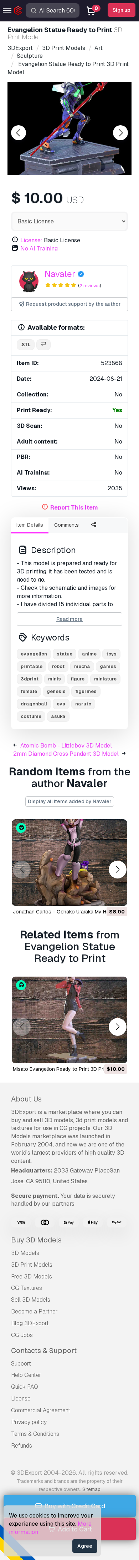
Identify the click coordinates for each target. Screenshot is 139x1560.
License (21, 1398)
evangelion (34, 654)
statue (64, 654)
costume (31, 716)
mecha (82, 666)
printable (31, 666)
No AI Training (39, 248)
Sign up (121, 10)
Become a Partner (34, 1311)
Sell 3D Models (30, 1299)
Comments (66, 525)
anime (89, 654)
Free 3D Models (31, 1276)
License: (31, 240)
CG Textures (26, 1288)
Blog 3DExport (30, 1323)
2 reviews (89, 286)
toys (111, 654)
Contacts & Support (44, 1350)
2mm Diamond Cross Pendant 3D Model (66, 754)
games (108, 666)
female (29, 691)
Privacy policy (29, 1422)
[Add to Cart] (102, 896)
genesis (56, 691)
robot (58, 666)
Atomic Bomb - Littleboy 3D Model (66, 745)
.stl (26, 344)
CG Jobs (22, 1335)
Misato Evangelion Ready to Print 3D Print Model (68, 1069)
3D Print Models (31, 1264)
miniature (105, 679)
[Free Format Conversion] (43, 345)
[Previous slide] (18, 132)
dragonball (34, 704)
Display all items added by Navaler (70, 801)
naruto (83, 704)
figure (77, 679)
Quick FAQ (24, 1387)
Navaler (60, 273)
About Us (26, 1099)
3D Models (25, 1253)
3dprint (29, 679)
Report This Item (74, 507)
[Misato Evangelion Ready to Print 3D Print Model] (69, 1020)
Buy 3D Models (36, 1240)
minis (54, 679)
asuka (58, 716)
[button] (117, 870)
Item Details (29, 525)
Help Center (26, 1375)
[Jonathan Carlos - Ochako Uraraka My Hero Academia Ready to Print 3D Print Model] (69, 862)
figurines (86, 691)
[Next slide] (120, 132)
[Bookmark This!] (116, 896)
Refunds (21, 1445)
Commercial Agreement (40, 1410)
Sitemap (91, 1489)
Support (21, 1363)
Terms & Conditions (35, 1434)
